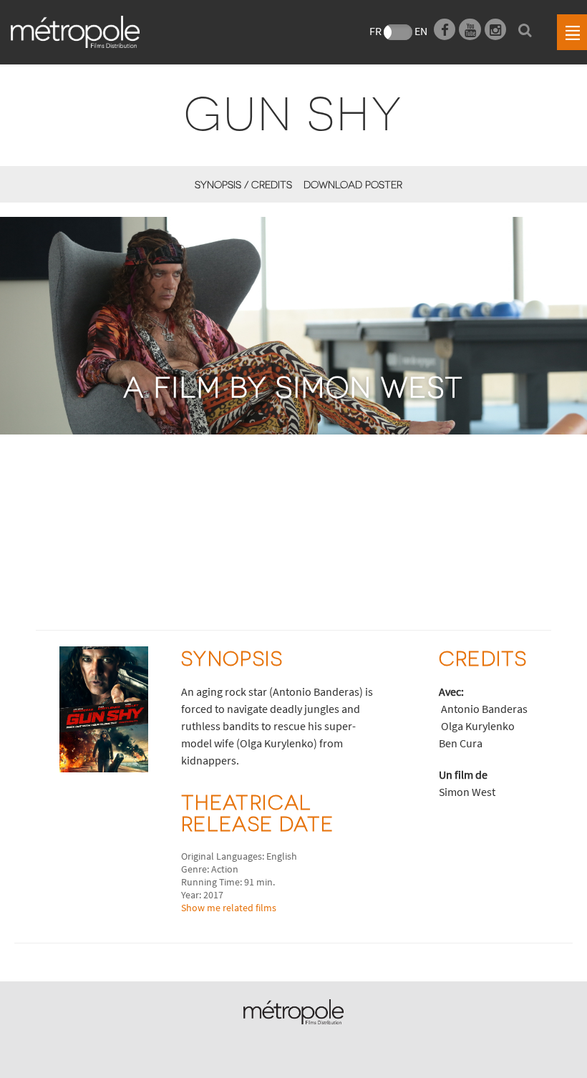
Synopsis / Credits (243, 184)
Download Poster (353, 184)
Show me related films (228, 907)
